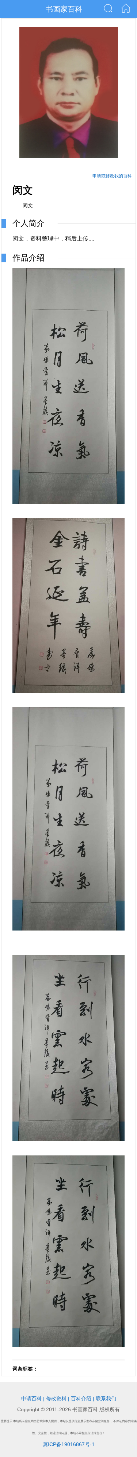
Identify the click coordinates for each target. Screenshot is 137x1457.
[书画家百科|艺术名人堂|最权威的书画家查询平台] (125, 11)
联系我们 (106, 1398)
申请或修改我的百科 (112, 175)
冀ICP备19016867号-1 (69, 1444)
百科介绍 (81, 1398)
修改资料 (56, 1398)
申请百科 (31, 1398)
